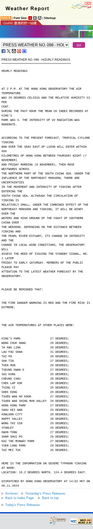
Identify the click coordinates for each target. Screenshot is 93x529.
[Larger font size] (35, 18)
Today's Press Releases (22, 505)
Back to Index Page (19, 498)
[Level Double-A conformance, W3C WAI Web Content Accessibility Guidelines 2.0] (81, 521)
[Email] (14, 51)
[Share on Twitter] (9, 51)
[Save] (19, 51)
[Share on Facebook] (3, 51)
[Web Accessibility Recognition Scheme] (58, 520)
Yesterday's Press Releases (45, 493)
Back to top (50, 498)
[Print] (24, 51)
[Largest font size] (40, 18)
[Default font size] (30, 18)
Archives (11, 493)
